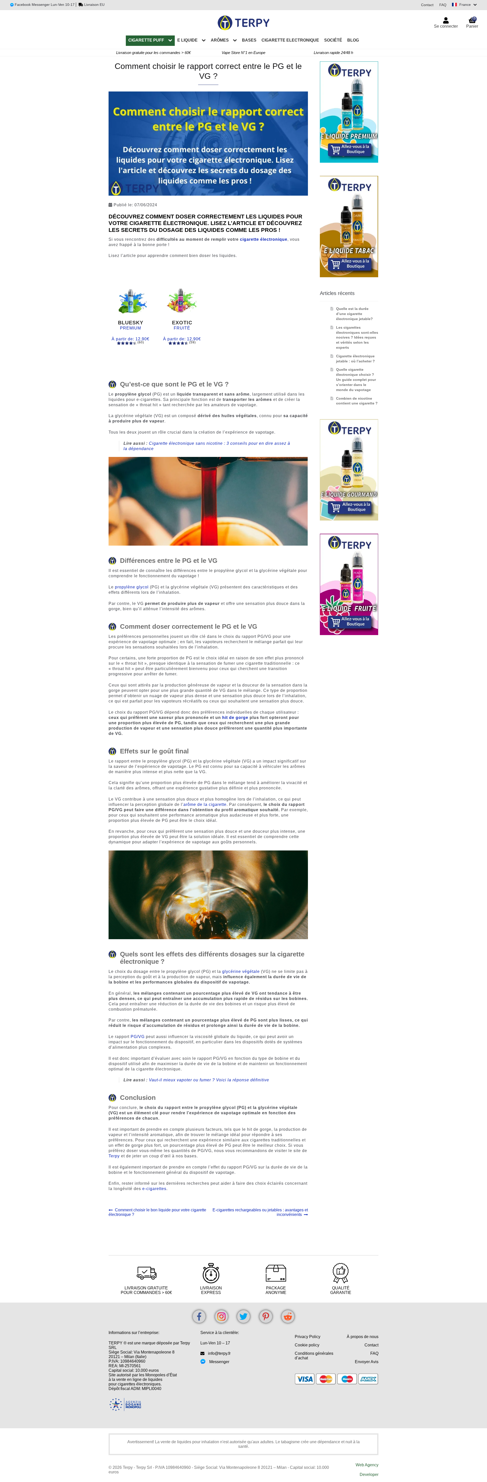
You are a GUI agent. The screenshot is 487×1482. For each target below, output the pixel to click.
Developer (369, 1474)
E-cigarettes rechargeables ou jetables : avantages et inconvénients (260, 1212)
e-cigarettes (154, 1189)
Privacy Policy (307, 1337)
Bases (249, 40)
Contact (427, 5)
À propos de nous (362, 1337)
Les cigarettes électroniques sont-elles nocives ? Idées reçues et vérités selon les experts (357, 337)
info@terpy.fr (219, 1353)
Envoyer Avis (366, 1362)
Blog (353, 40)
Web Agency (367, 1465)
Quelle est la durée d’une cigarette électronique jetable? (354, 314)
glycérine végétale (241, 971)
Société (333, 40)
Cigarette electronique (290, 40)
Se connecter (446, 26)
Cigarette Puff (146, 40)
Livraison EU (94, 5)
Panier (472, 22)
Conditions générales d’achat (314, 1355)
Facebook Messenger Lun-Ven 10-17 (44, 5)
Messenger (219, 1362)
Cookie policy (307, 1345)
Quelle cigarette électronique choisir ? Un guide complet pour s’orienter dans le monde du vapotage (356, 379)
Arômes (220, 40)
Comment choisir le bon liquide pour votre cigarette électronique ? (157, 1212)
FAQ (442, 5)
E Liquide (187, 40)
